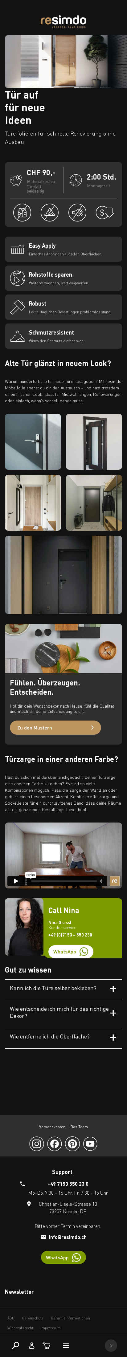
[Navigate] (111, 1345)
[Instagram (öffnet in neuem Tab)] (36, 1144)
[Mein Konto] (31, 1345)
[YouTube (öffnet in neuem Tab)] (90, 1144)
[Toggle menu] (66, 1346)
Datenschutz (32, 1318)
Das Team (79, 1127)
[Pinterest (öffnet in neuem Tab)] (72, 1144)
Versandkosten (52, 1127)
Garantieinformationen (70, 1318)
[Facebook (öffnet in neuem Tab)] (54, 1144)
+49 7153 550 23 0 (67, 1184)
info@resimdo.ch (68, 1237)
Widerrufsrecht (20, 1328)
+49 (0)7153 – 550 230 (70, 934)
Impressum (51, 1328)
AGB (10, 1318)
